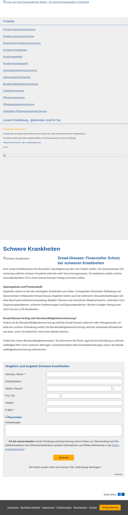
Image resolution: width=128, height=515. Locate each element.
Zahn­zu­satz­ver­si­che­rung (16, 77)
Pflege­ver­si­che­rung (14, 97)
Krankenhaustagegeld (15, 63)
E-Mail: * (10, 410)
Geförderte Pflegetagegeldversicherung (25, 111)
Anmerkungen (13, 422)
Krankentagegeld (12, 56)
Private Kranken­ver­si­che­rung (19, 29)
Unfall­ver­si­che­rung (13, 90)
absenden (64, 457)
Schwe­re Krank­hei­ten (15, 50)
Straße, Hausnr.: (14, 388)
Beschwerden (80, 507)
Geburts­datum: (13, 381)
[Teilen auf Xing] (123, 494)
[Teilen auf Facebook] (119, 494)
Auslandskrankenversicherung (20, 70)
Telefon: (9, 403)
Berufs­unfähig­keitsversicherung (20, 84)
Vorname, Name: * (15, 374)
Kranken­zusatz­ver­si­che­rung (18, 36)
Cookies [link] (93, 507)
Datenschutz (48, 507)
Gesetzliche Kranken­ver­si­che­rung (22, 43)
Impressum (12, 507)
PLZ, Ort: (10, 395)
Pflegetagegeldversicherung (18, 104)
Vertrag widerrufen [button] (110, 507)
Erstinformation (64, 507)
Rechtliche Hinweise (30, 507)
